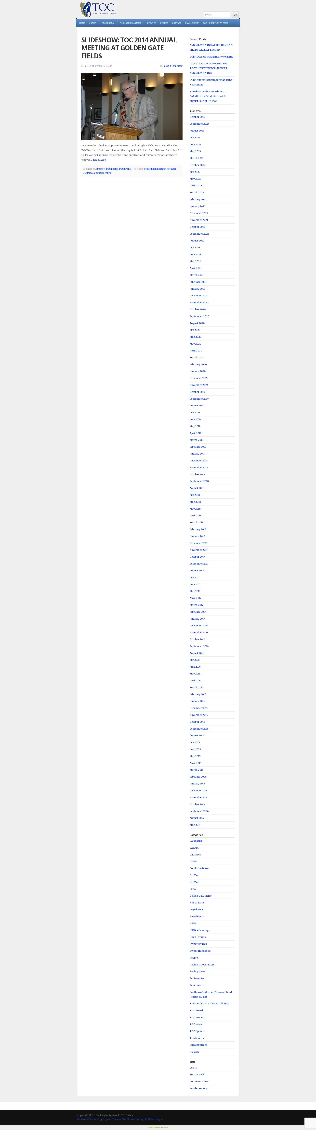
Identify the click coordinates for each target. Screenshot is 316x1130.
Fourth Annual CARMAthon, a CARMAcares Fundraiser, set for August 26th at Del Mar (208, 96)
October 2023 (197, 116)
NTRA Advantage (200, 930)
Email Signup (192, 23)
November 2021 (199, 219)
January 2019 (197, 453)
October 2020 (198, 309)
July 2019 (195, 412)
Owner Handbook (200, 950)
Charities (195, 854)
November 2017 (199, 549)
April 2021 (196, 268)
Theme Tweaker (154, 1128)
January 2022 (198, 206)
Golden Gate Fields (201, 895)
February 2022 (198, 199)
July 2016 (195, 659)
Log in (193, 1067)
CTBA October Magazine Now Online (211, 56)
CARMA (194, 847)
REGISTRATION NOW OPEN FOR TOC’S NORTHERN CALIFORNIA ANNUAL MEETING (208, 68)
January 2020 (198, 371)
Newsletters (197, 916)
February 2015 (198, 776)
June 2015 (195, 749)
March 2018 (196, 522)
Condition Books (200, 868)
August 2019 (197, 405)
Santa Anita (197, 978)
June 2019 (195, 419)
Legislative (196, 909)
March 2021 (197, 275)
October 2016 (197, 639)
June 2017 (195, 584)
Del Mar (194, 875)
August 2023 (197, 130)
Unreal (165, 1128)
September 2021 (199, 233)
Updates (151, 23)
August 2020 (197, 323)
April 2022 (196, 185)
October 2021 (197, 226)
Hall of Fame (197, 902)
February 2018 (198, 529)
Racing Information (202, 964)
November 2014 (199, 797)
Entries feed (197, 1074)
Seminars (195, 985)
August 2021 (197, 240)
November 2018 (199, 467)
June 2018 (195, 501)
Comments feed (199, 1081)
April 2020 (196, 350)
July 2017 (194, 577)
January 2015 (197, 783)
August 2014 (197, 818)
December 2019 (199, 378)
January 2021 (197, 288)
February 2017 (198, 611)
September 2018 (199, 481)
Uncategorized (198, 1044)
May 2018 (195, 508)
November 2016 (199, 632)
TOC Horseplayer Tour (215, 23)
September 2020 (199, 316)
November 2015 (199, 714)
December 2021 (199, 213)
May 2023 (195, 151)
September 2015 (199, 728)
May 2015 (195, 756)
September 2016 (199, 646)
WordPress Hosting (132, 1119)
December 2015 (199, 708)
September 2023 (199, 123)
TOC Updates (197, 1031)
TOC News (196, 1024)
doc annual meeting (155, 169)
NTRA (193, 923)
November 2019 (199, 385)
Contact (176, 23)
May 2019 (195, 426)
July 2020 (195, 329)
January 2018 (197, 536)
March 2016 (196, 687)
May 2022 (195, 178)
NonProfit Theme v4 (88, 1119)
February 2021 (198, 281)
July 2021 (195, 247)
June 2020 (195, 336)
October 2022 (198, 165)
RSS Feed (150, 1119)
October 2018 (197, 474)
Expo (193, 889)
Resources (108, 23)
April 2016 (195, 680)
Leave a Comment (173, 66)
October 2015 (197, 721)
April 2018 (195, 515)
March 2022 (197, 192)
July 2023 (195, 137)
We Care (194, 1051)
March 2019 (196, 439)
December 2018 (199, 460)
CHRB (193, 861)
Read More (99, 159)
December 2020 (199, 295)
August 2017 (197, 570)
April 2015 (195, 763)
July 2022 (195, 171)
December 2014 (199, 790)
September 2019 (199, 398)
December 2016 (199, 625)
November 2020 (199, 302)
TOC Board (112, 169)
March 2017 (196, 604)
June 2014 (195, 824)
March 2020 (197, 357)
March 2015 (196, 769)
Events (164, 23)
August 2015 (197, 735)
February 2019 (198, 446)
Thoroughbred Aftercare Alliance (209, 1003)
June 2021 (195, 254)
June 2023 (195, 144)
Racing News (197, 971)
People (101, 169)
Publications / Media (130, 23)
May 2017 (195, 591)
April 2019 (195, 433)
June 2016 (195, 666)
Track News (197, 1038)
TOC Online (137, 9)
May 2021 (195, 261)
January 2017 (197, 618)
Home (82, 23)
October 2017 (197, 556)
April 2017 (195, 598)
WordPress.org (199, 1088)
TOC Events (125, 169)
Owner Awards (198, 943)
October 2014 (197, 804)
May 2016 (195, 673)
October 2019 (197, 391)
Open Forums (198, 937)
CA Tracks (196, 840)
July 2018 (195, 494)
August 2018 (197, 488)
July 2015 (195, 742)
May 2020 (195, 343)
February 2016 (198, 694)
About (92, 23)
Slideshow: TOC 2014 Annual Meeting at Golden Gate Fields (128, 47)
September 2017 (199, 563)
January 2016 (197, 701)
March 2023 (197, 158)
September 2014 (199, 811)
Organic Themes (112, 1119)
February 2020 (198, 364)
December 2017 (198, 543)
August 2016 (197, 653)
